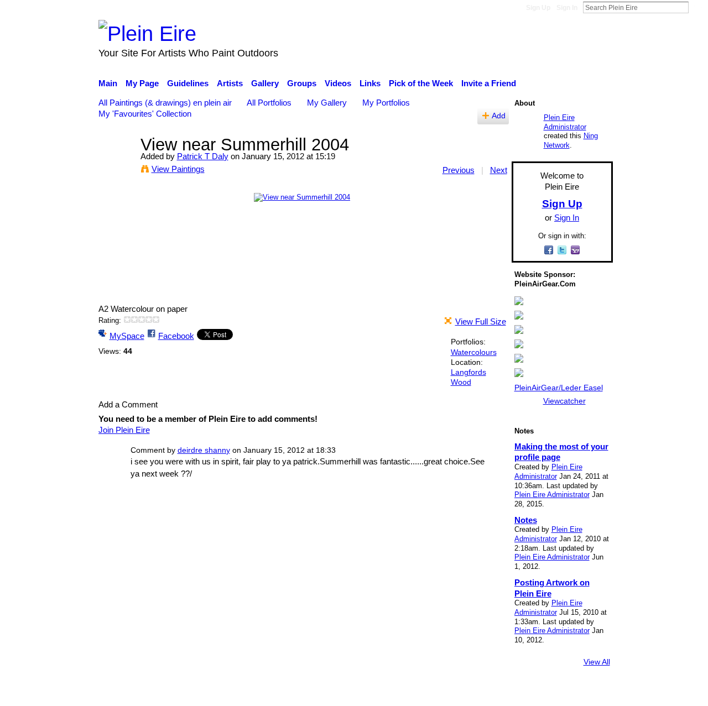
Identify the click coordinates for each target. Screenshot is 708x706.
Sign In (566, 8)
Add (499, 116)
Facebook (176, 336)
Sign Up (538, 8)
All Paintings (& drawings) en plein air (165, 102)
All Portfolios (269, 102)
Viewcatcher (564, 400)
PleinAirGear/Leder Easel (558, 387)
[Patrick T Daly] (116, 165)
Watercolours (474, 352)
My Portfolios (386, 102)
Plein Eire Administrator (565, 122)
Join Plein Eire (124, 430)
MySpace (127, 336)
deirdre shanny (204, 450)
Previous (458, 170)
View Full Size (480, 321)
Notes (525, 520)
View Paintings (178, 169)
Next (498, 170)
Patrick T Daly (202, 156)
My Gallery (327, 102)
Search (697, 7)
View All (597, 661)
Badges (458, 692)
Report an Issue (511, 692)
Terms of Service (582, 692)
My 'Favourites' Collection (144, 113)
